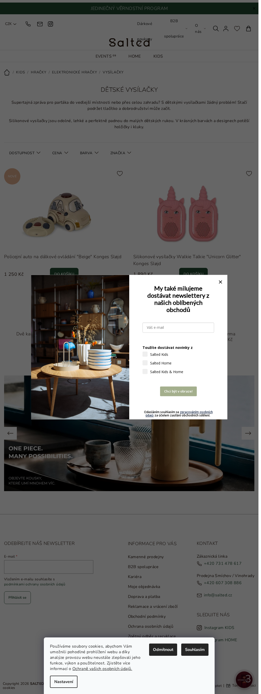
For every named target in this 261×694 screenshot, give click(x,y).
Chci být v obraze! (178, 391)
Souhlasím (195, 649)
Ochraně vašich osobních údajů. (102, 669)
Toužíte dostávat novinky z (167, 347)
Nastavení (63, 682)
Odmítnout (163, 649)
